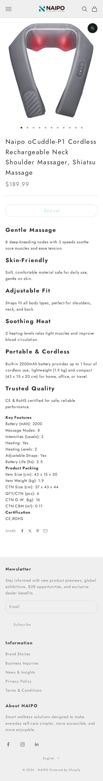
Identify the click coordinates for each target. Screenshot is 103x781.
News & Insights (20, 672)
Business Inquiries (22, 663)
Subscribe (22, 624)
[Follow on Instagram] (22, 744)
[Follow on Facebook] (8, 744)
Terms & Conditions (23, 690)
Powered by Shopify (64, 770)
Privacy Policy (18, 681)
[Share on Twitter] (30, 531)
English (49, 758)
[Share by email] (45, 531)
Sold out (51, 210)
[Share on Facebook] (22, 531)
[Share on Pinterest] (37, 531)
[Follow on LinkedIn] (37, 744)
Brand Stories (17, 654)
